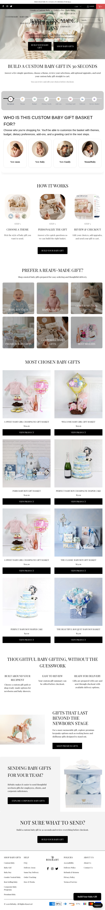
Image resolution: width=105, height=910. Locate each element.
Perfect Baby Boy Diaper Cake (27, 629)
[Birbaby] (44, 20)
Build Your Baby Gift (39, 46)
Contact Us (88, 867)
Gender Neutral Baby (12, 877)
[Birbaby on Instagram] (7, 6)
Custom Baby (9, 863)
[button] (69, 13)
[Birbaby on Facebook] (3, 6)
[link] (18, 298)
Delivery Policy (70, 867)
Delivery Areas (29, 867)
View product (26, 432)
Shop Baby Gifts (65, 46)
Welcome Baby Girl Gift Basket (78, 421)
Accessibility (69, 863)
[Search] (99, 20)
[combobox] (90, 20)
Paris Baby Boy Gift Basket (27, 490)
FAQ (25, 863)
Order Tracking (30, 877)
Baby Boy (7, 872)
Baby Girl (7, 867)
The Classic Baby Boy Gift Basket (78, 560)
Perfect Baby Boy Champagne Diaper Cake (78, 490)
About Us (87, 863)
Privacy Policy (69, 877)
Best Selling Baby (11, 882)
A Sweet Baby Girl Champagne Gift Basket (26, 421)
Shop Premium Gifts (67, 746)
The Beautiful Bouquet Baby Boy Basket (78, 629)
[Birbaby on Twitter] (11, 6)
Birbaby (13, 904)
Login (92, 6)
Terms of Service (70, 882)
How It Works (29, 882)
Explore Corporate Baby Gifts (28, 800)
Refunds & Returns (71, 872)
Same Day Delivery (31, 872)
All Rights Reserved (24, 904)
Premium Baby (10, 894)
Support (97, 905)
